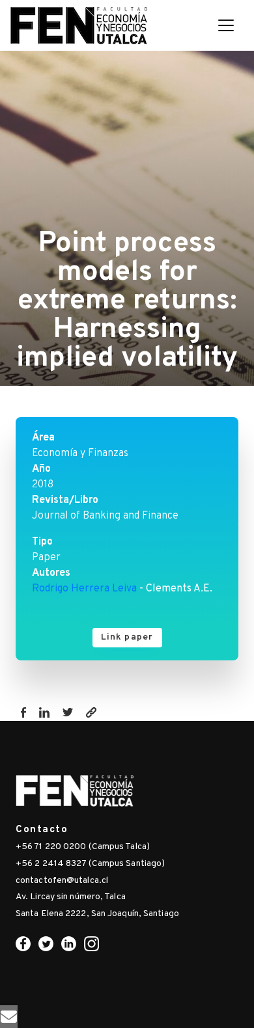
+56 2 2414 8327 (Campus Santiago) (90, 863)
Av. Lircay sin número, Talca (71, 896)
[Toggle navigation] (226, 25)
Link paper (127, 637)
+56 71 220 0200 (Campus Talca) (83, 846)
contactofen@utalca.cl (62, 880)
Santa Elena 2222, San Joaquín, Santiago (97, 913)
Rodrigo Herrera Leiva (84, 588)
